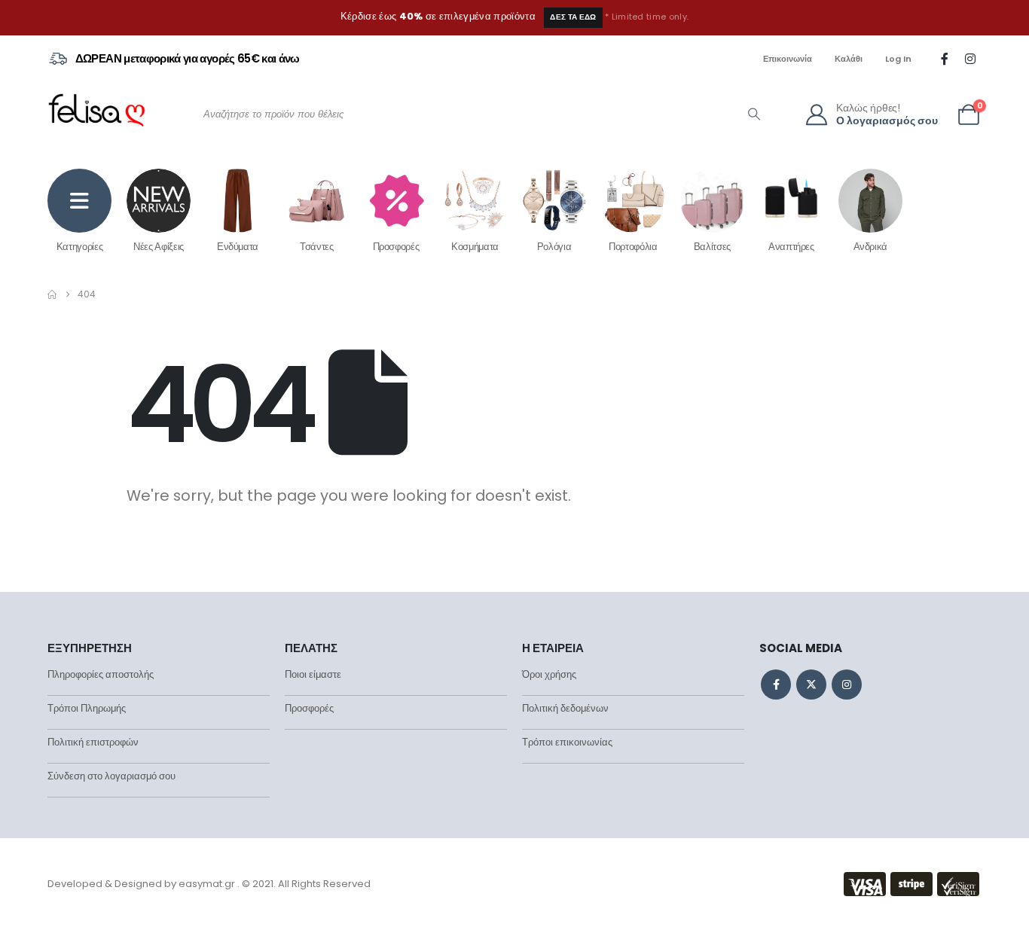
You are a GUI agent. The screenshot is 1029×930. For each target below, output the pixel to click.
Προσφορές (396, 246)
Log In (898, 59)
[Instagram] (970, 58)
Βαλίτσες (712, 246)
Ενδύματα (237, 246)
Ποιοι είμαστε (313, 674)
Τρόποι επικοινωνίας (567, 742)
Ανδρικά (870, 246)
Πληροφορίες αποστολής (100, 674)
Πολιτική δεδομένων (565, 708)
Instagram (847, 684)
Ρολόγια (554, 246)
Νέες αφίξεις (158, 246)
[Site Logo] (96, 114)
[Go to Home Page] (51, 294)
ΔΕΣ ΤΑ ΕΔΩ (573, 17)
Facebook (776, 684)
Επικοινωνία (787, 59)
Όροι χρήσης (549, 674)
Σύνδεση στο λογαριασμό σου (111, 776)
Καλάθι (849, 59)
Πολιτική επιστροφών (93, 742)
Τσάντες (317, 246)
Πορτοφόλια (633, 246)
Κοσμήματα (475, 246)
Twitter (811, 684)
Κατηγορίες (79, 246)
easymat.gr (207, 884)
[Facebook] (944, 58)
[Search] (754, 114)
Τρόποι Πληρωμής (86, 708)
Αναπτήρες (791, 246)
